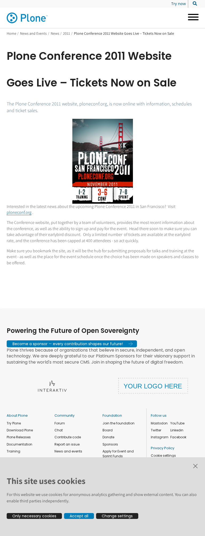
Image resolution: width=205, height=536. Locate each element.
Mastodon (159, 423)
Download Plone (20, 430)
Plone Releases (19, 437)
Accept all (79, 516)
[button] (72, 343)
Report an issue (67, 444)
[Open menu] (191, 18)
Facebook (178, 437)
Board (107, 430)
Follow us (159, 415)
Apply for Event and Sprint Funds (118, 453)
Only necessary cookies (34, 516)
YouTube (177, 423)
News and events (68, 451)
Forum (59, 423)
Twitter (156, 430)
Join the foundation (118, 423)
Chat (58, 430)
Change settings (117, 516)
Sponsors (110, 444)
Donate (108, 437)
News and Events (33, 33)
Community (64, 415)
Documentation (19, 444)
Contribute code (67, 437)
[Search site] (193, 3)
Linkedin (176, 430)
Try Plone (14, 423)
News (55, 33)
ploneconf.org (19, 212)
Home (11, 33)
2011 (66, 33)
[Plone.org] (27, 18)
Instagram (159, 437)
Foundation (112, 415)
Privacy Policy (162, 448)
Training (13, 451)
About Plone (17, 415)
